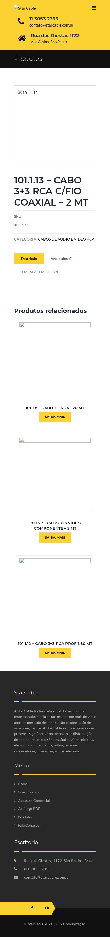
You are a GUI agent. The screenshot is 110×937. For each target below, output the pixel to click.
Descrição (29, 258)
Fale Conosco (28, 825)
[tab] (29, 258)
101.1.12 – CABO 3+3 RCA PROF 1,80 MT (55, 643)
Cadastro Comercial (34, 800)
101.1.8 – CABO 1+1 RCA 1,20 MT (55, 407)
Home (23, 784)
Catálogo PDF (29, 808)
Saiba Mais (55, 417)
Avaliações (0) (61, 258)
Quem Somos (28, 792)
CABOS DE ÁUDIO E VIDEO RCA (66, 239)
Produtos (25, 817)
